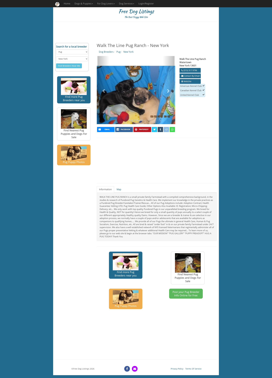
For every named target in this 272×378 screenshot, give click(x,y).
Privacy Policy (177, 368)
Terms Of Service (193, 368)
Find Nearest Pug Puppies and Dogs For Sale (74, 134)
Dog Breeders (106, 51)
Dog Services (126, 3)
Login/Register (146, 3)
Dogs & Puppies (83, 3)
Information (105, 189)
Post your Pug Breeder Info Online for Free (186, 293)
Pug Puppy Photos (74, 162)
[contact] (135, 369)
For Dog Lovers (105, 3)
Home (67, 3)
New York (128, 51)
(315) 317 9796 (190, 70)
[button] (103, 90)
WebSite (187, 81)
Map (119, 189)
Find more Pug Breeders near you (74, 98)
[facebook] (127, 369)
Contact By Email (191, 75)
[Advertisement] (136, 32)
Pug (118, 51)
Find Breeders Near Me (69, 65)
